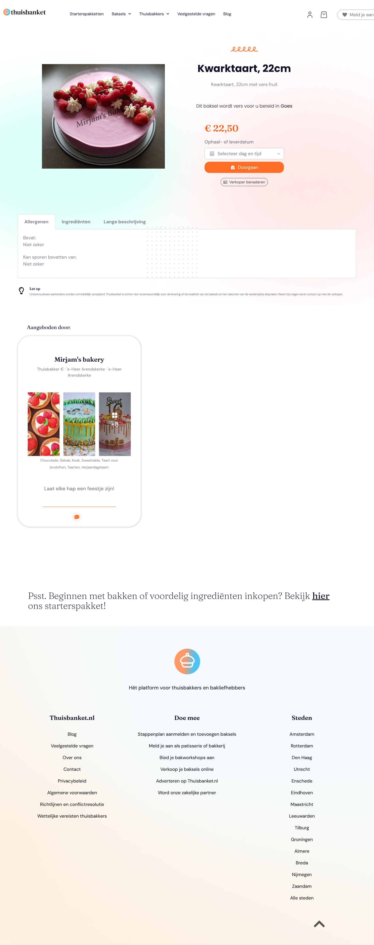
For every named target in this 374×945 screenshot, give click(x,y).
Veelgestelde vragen (196, 14)
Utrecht (302, 769)
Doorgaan (248, 167)
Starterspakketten (87, 14)
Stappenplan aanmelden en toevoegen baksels (187, 734)
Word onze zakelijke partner (187, 793)
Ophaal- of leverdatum (229, 142)
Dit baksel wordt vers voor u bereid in (244, 106)
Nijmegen (302, 875)
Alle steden (302, 898)
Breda (302, 863)
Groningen (302, 839)
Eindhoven (302, 793)
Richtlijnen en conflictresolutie (72, 804)
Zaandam (302, 886)
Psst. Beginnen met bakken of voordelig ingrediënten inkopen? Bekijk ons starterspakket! (178, 601)
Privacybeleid (72, 781)
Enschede (302, 781)
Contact (72, 769)
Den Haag (302, 758)
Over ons (72, 758)
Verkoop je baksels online (187, 769)
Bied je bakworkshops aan (187, 758)
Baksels (119, 14)
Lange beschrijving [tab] (125, 222)
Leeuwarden (302, 816)
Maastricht (302, 804)
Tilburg (302, 828)
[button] (324, 15)
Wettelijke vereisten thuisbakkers (72, 816)
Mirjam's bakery (79, 359)
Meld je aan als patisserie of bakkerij (187, 746)
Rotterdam (302, 746)
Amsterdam (302, 734)
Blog (227, 14)
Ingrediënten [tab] (76, 222)
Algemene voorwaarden (72, 793)
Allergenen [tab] (36, 222)
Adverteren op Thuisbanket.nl (187, 781)
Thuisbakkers (151, 14)
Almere (301, 851)
